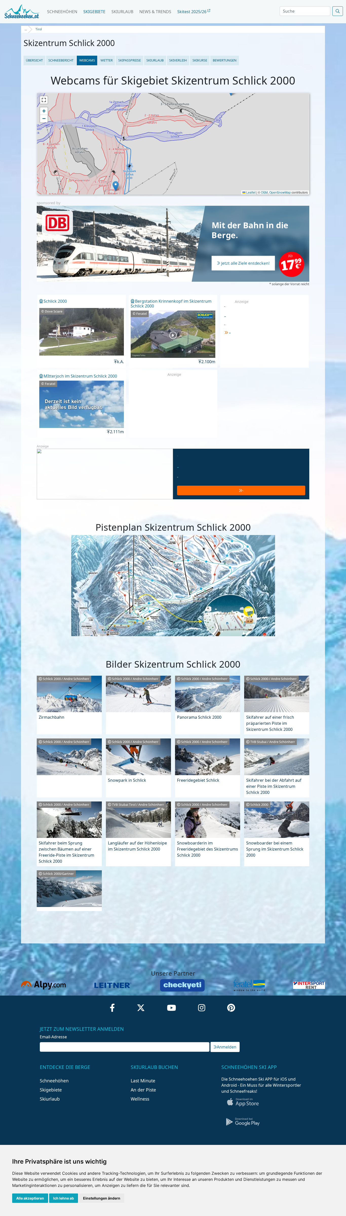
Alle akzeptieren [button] (30, 1198)
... (26, 29)
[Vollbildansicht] (44, 100)
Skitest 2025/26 (192, 11)
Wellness (140, 1099)
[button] (115, 186)
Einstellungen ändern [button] (101, 1198)
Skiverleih (178, 60)
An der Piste (143, 1090)
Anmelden (226, 1047)
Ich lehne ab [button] (63, 1198)
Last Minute (143, 1081)
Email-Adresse (53, 1037)
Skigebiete (94, 11)
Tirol (38, 29)
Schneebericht (60, 60)
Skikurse (200, 60)
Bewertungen (225, 60)
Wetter (107, 60)
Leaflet (250, 192)
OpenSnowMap (280, 192)
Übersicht (34, 60)
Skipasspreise (129, 60)
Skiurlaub (122, 11)
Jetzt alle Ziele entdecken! (245, 263)
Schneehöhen (62, 11)
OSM (264, 192)
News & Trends (155, 11)
